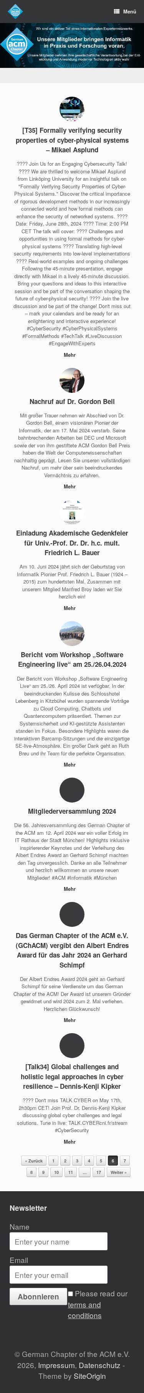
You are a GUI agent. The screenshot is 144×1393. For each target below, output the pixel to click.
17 (98, 1172)
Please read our (97, 1304)
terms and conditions (85, 1309)
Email (19, 1260)
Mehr (70, 354)
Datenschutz (100, 1365)
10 (56, 1172)
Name (20, 1226)
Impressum (56, 1365)
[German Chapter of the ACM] (15, 11)
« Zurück (34, 1161)
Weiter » (119, 1172)
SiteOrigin (90, 1375)
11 (70, 1172)
